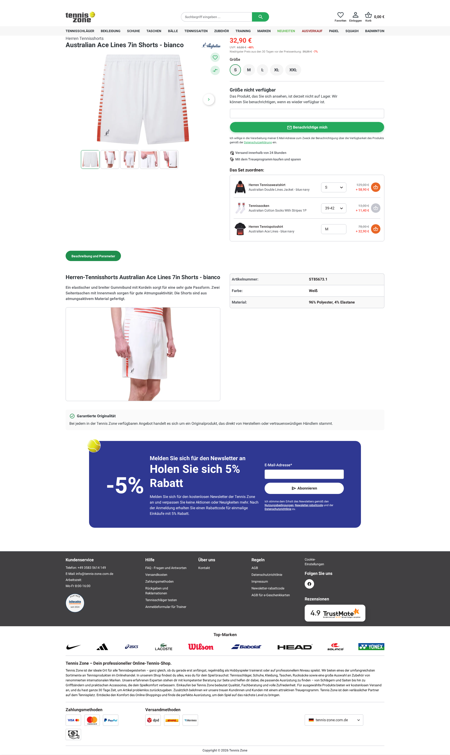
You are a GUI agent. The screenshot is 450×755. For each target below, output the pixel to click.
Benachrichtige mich (310, 127)
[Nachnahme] (73, 734)
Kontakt (204, 568)
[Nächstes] (208, 99)
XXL (295, 71)
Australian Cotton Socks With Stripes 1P (278, 210)
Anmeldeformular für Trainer (165, 607)
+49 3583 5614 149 (96, 4)
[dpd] (153, 720)
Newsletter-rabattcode (309, 505)
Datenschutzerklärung (258, 142)
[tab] (93, 256)
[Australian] (211, 45)
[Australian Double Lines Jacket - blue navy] (240, 187)
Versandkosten (156, 575)
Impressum (259, 581)
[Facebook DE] (309, 584)
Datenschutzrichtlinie (278, 509)
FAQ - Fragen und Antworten (166, 568)
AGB (254, 568)
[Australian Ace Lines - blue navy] (240, 229)
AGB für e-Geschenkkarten (270, 595)
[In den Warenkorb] (375, 187)
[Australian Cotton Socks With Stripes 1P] (240, 208)
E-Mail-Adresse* (278, 465)
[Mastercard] (92, 720)
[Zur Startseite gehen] (80, 16)
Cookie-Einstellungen (309, 562)
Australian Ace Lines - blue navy (271, 231)
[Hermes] (190, 720)
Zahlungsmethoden (159, 581)
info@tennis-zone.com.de (94, 574)
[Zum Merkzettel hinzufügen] (215, 57)
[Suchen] (260, 17)
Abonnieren (307, 488)
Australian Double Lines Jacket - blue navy (279, 189)
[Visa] (73, 720)
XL (278, 71)
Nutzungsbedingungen (279, 505)
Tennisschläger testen (161, 600)
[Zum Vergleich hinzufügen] (215, 70)
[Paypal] (110, 720)
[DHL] (172, 720)
